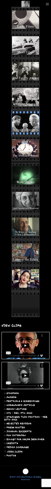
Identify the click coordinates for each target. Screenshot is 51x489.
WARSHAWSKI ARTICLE (20, 405)
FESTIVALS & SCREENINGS (22, 401)
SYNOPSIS (12, 393)
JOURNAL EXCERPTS (18, 431)
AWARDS (11, 397)
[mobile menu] (47, 4)
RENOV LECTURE (16, 409)
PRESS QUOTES (15, 427)
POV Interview (16, 435)
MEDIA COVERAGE (17, 447)
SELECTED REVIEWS (18, 423)
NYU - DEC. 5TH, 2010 (19, 413)
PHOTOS (11, 455)
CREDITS (12, 443)
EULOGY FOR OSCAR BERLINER (25, 439)
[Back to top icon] (25, 471)
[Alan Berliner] (25, 4)
